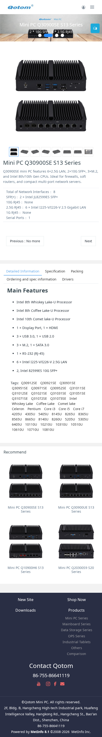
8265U (70, 414)
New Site (25, 599)
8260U (57, 419)
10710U (33, 429)
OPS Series (76, 636)
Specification (55, 271)
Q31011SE (77, 388)
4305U (30, 414)
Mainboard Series (76, 624)
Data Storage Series (76, 630)
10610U (18, 429)
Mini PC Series (76, 618)
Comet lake (66, 403)
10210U (46, 424)
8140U (43, 419)
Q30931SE (67, 383)
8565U (17, 419)
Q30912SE (29, 383)
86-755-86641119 (51, 675)
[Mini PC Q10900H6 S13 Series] (26, 541)
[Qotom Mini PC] (21, 7)
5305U (83, 419)
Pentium (34, 409)
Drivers (68, 279)
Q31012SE (20, 393)
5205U (70, 419)
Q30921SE (48, 383)
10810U (48, 429)
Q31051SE (77, 393)
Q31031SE (58, 393)
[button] (6, 27)
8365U (83, 414)
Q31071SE (20, 398)
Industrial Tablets (77, 642)
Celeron (18, 409)
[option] (51, 96)
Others (76, 648)
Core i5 (64, 409)
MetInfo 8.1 (40, 731)
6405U (17, 424)
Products (76, 610)
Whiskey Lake (22, 403)
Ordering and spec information (31, 279)
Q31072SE (39, 398)
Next (88, 241)
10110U (31, 424)
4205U (17, 414)
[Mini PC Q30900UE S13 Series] (76, 481)
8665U (30, 419)
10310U (61, 424)
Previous (25, 241)
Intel (73, 398)
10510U (77, 424)
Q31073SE (58, 398)
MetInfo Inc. (81, 731)
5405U (43, 414)
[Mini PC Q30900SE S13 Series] (26, 481)
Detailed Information (22, 271)
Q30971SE (39, 388)
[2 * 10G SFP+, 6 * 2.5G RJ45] (51, 27)
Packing (77, 271)
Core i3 (49, 409)
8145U (57, 414)
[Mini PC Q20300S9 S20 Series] (76, 541)
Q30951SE (20, 388)
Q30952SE (58, 388)
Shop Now (76, 599)
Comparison (76, 653)
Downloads (25, 610)
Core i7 (78, 409)
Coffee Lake (45, 403)
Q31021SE (39, 393)
